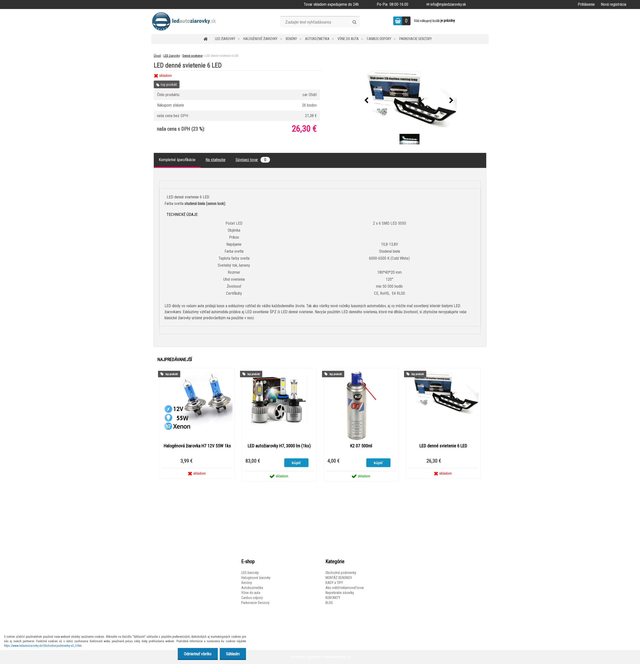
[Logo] (185, 21)
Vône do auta (348, 39)
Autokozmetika (317, 39)
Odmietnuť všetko (198, 653)
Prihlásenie (586, 4)
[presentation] (366, 100)
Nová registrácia (613, 4)
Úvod (157, 56)
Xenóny (291, 39)
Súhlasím (233, 653)
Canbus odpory (379, 39)
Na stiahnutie (216, 159)
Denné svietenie (192, 56)
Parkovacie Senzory (415, 39)
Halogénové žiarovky (260, 39)
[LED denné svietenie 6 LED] (409, 100)
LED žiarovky (225, 39)
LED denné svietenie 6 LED (443, 445)
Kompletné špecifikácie (177, 159)
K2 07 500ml (361, 445)
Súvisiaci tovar (251, 159)
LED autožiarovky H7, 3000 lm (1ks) (279, 445)
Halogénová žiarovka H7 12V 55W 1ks (197, 445)
